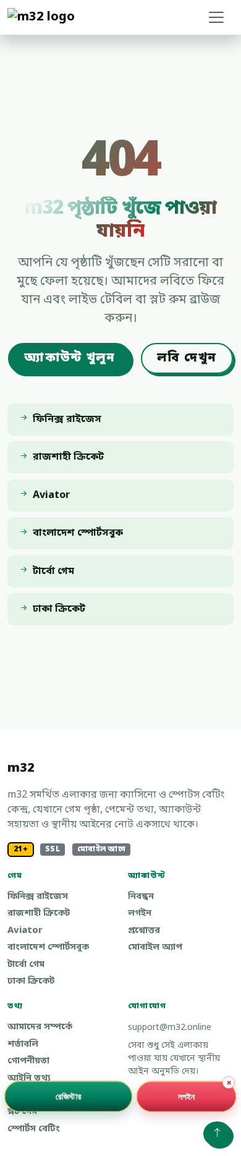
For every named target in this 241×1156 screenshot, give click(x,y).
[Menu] (216, 17)
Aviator (25, 931)
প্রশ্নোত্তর (144, 931)
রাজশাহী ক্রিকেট (38, 913)
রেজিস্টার (69, 1096)
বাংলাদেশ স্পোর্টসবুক (48, 947)
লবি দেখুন (186, 358)
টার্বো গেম (25, 965)
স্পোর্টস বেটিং (33, 1129)
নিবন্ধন (141, 897)
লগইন (139, 913)
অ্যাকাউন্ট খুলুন (69, 358)
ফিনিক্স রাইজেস (37, 897)
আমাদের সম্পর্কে (39, 1027)
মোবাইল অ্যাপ (155, 947)
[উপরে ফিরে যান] (217, 1133)
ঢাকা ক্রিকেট (30, 981)
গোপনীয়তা (28, 1061)
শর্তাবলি (22, 1044)
